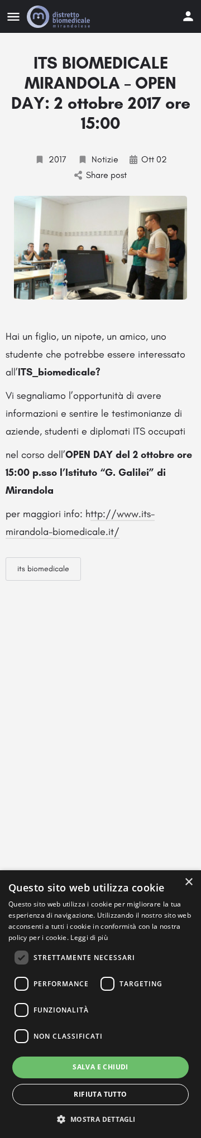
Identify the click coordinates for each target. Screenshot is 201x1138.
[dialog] (100, 1004)
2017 (57, 159)
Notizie (105, 159)
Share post (106, 175)
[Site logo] (60, 17)
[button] (100, 1118)
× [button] (188, 882)
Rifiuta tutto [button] (100, 1094)
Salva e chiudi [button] (100, 1067)
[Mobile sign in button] (188, 16)
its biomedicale (43, 568)
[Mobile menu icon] (13, 17)
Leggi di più (89, 937)
